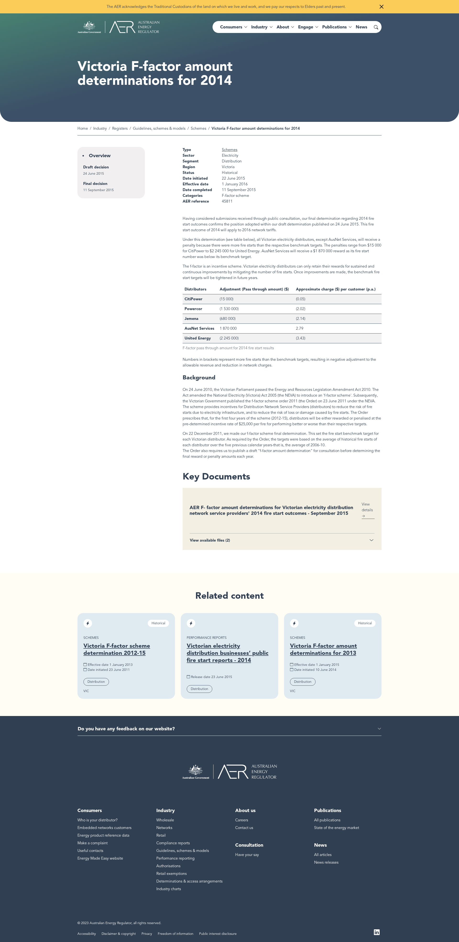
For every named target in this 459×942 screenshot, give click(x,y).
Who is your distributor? (97, 820)
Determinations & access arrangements (189, 881)
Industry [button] (259, 27)
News (361, 27)
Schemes (198, 128)
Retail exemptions (171, 873)
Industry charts (168, 889)
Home (82, 128)
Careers (241, 820)
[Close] (381, 6)
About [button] (283, 27)
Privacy (147, 934)
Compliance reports (173, 843)
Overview (100, 155)
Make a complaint (92, 843)
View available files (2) (210, 540)
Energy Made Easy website (100, 858)
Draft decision (96, 167)
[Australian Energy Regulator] (118, 27)
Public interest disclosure (218, 934)
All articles (323, 854)
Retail (161, 835)
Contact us (244, 827)
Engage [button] (305, 27)
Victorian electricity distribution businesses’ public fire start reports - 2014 (227, 652)
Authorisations (168, 866)
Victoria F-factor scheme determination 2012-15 (116, 649)
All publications (327, 820)
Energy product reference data (103, 835)
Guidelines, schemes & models (159, 128)
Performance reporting (175, 858)
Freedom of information (175, 934)
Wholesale (165, 820)
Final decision (95, 183)
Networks (164, 827)
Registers (120, 128)
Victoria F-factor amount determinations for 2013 (323, 649)
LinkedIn (377, 932)
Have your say (247, 854)
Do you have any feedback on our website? (126, 729)
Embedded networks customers (104, 827)
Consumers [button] (231, 27)
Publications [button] (334, 27)
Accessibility (86, 934)
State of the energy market (336, 827)
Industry (100, 128)
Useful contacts (90, 850)
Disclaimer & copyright (119, 934)
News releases (326, 862)
